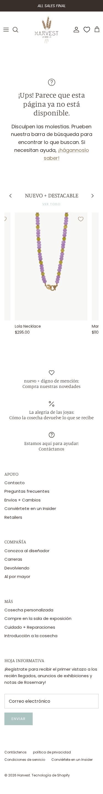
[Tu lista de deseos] (87, 30)
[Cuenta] (75, 30)
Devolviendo (16, 568)
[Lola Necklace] (51, 266)
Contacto (14, 483)
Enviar (19, 718)
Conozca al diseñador (26, 551)
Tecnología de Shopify (51, 775)
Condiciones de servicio (24, 759)
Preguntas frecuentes (26, 491)
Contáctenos (15, 752)
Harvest (23, 775)
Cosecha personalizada (28, 610)
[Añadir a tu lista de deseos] (80, 219)
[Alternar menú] (6, 30)
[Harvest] (46, 29)
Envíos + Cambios (22, 500)
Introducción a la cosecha (30, 636)
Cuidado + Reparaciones (29, 627)
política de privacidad (52, 752)
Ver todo (51, 204)
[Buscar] (18, 30)
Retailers (13, 517)
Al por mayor (17, 576)
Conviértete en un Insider (30, 508)
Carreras (13, 559)
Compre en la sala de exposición (37, 618)
